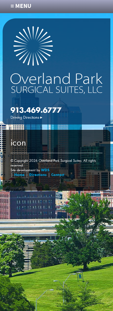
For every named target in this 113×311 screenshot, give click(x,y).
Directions (38, 175)
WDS (45, 170)
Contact (57, 175)
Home (19, 175)
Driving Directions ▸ (26, 117)
